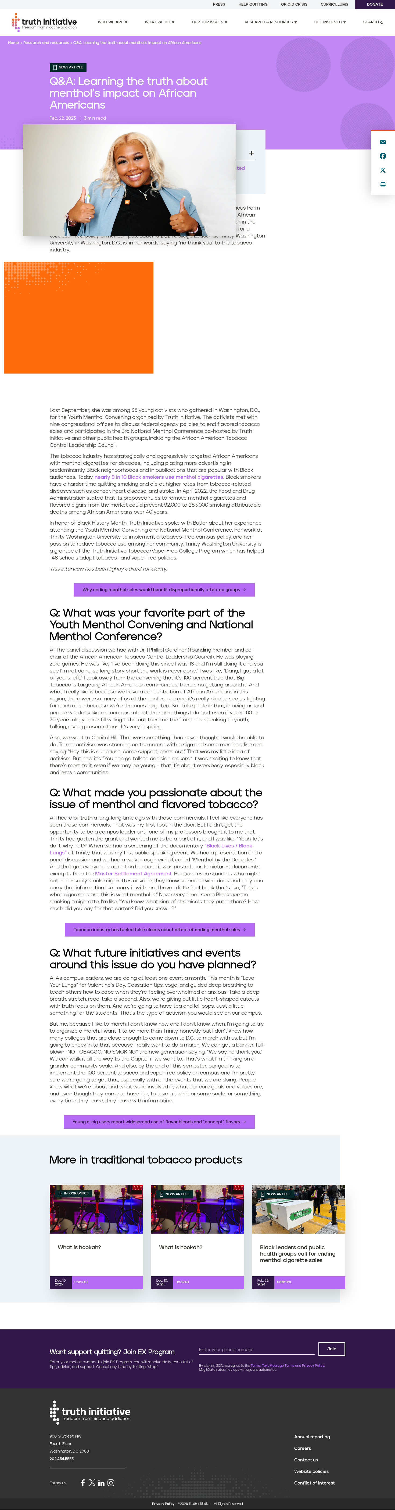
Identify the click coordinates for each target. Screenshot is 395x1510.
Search (371, 22)
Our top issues (207, 22)
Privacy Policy (163, 1504)
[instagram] (110, 1483)
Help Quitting (253, 4)
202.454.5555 (62, 1459)
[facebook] (83, 1483)
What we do (157, 22)
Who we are (110, 22)
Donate (375, 4)
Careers (302, 1448)
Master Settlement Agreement (133, 873)
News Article (70, 67)
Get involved (328, 22)
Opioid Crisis (294, 4)
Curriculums (334, 4)
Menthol (284, 1282)
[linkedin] (101, 1483)
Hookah (81, 1282)
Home (14, 43)
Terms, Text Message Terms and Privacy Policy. (288, 1366)
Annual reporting (312, 1437)
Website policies (311, 1471)
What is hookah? (79, 1247)
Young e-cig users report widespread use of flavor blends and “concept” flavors (156, 1122)
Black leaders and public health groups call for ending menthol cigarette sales (298, 1254)
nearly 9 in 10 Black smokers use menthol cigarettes (159, 477)
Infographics (75, 1193)
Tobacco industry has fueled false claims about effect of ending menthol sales (157, 930)
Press (219, 4)
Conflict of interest (314, 1483)
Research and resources (46, 43)
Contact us (306, 1460)
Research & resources (269, 22)
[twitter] (92, 1482)
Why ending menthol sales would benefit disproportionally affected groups (161, 590)
